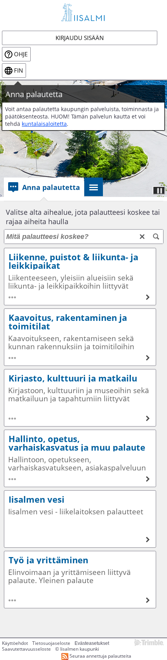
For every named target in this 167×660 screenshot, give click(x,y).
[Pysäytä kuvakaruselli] (159, 190)
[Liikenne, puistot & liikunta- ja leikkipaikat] (80, 276)
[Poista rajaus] (142, 237)
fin (18, 70)
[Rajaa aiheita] (156, 237)
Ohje (21, 54)
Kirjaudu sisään (80, 38)
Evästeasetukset (92, 643)
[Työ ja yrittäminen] (80, 579)
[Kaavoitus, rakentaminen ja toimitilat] (80, 337)
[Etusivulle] (83, 12)
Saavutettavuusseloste (26, 649)
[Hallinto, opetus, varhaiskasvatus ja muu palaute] (80, 458)
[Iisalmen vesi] (80, 519)
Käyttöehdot (15, 643)
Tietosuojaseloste (51, 643)
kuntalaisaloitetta (44, 123)
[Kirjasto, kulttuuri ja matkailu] (80, 397)
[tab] (44, 187)
